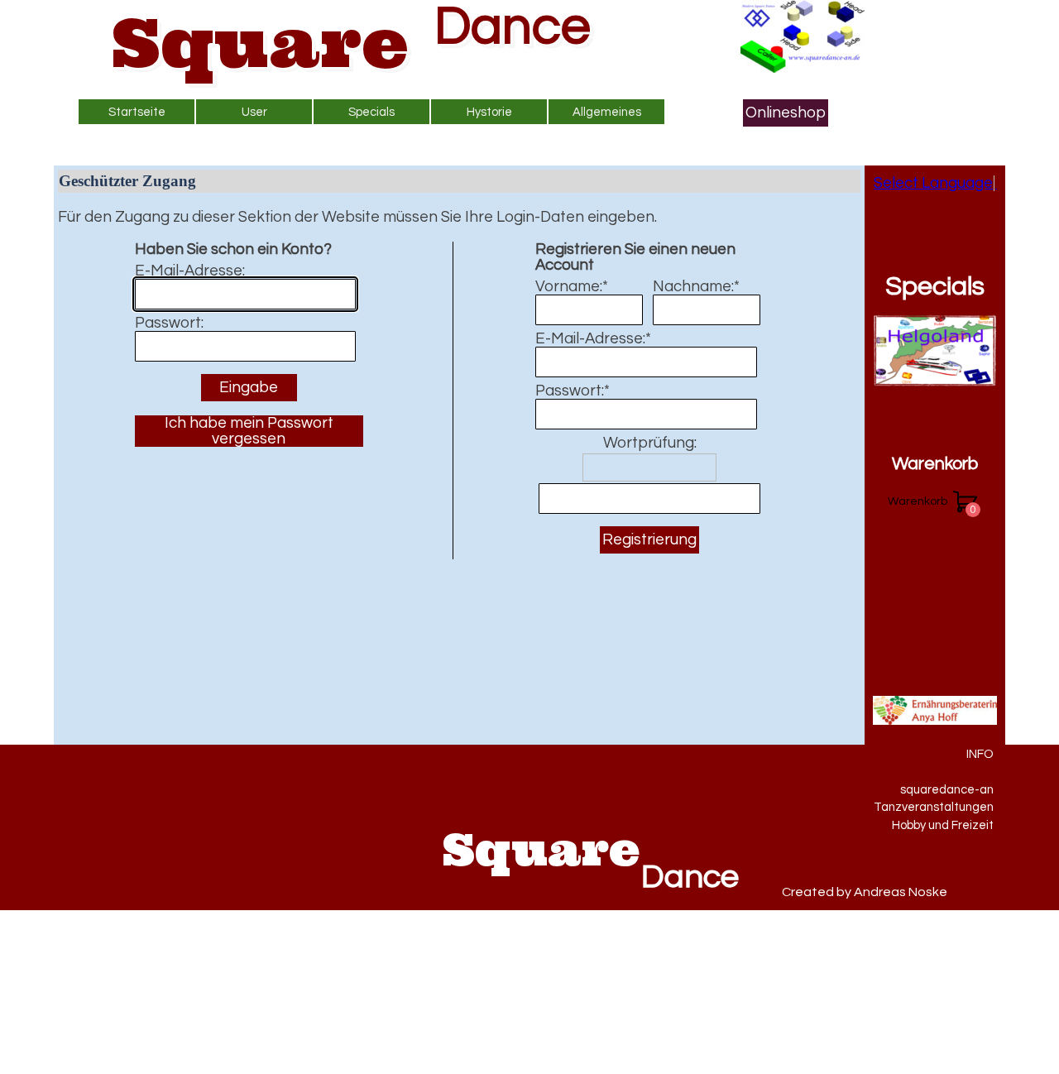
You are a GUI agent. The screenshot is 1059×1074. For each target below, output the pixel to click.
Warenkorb (935, 463)
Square (260, 42)
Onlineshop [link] (785, 113)
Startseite (136, 112)
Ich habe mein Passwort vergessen (249, 431)
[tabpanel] (912, 789)
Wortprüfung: (650, 443)
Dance (512, 27)
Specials (935, 286)
